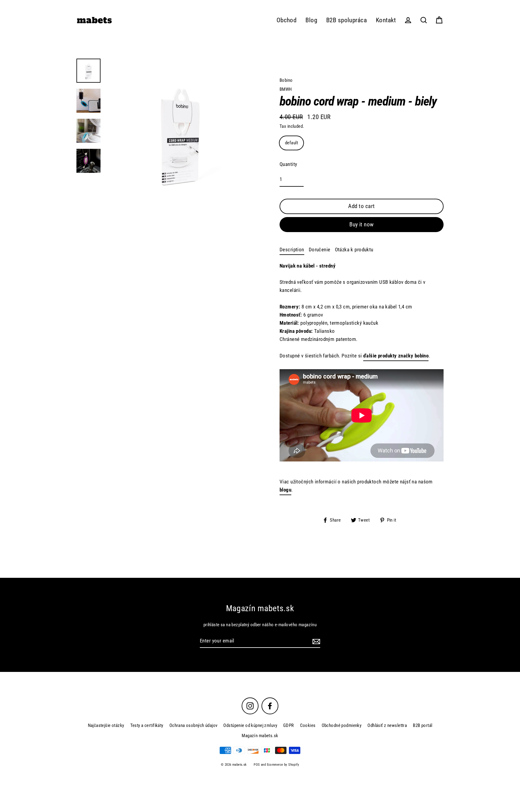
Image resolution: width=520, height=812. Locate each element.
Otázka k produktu (354, 250)
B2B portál (422, 725)
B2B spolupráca (346, 20)
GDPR (288, 725)
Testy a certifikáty (146, 725)
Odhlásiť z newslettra (387, 725)
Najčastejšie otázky (106, 725)
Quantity (288, 164)
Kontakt (386, 20)
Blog (311, 20)
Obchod (287, 20)
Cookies (308, 725)
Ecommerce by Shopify (283, 765)
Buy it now (361, 224)
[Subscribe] (315, 641)
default (291, 143)
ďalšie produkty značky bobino (396, 356)
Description (292, 250)
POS (257, 765)
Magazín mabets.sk (260, 735)
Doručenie (319, 250)
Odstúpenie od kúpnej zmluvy (250, 725)
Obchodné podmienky (342, 725)
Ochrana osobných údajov (193, 725)
